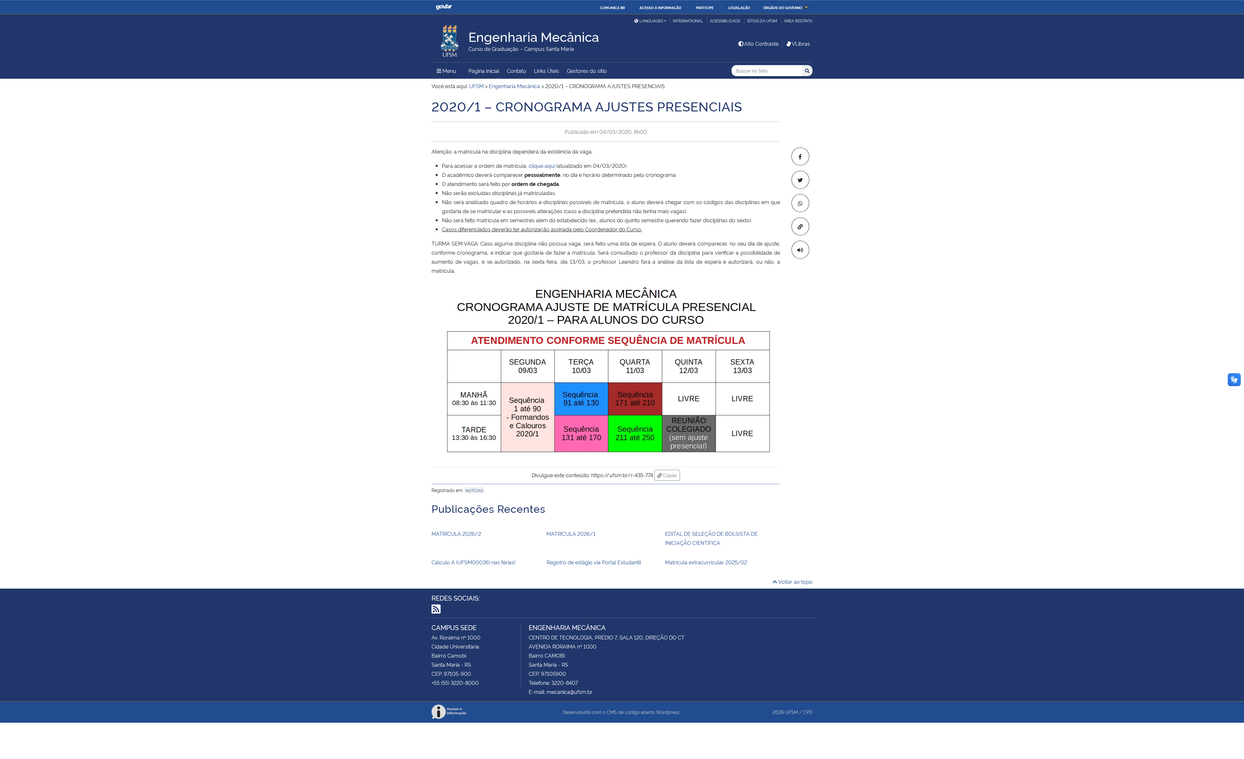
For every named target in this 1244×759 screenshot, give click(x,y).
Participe (705, 7)
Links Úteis (546, 70)
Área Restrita (798, 20)
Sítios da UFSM (762, 20)
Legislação (739, 7)
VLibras (801, 43)
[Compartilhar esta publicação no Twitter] (800, 180)
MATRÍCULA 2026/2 (456, 533)
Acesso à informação (660, 7)
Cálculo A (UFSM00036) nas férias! (473, 562)
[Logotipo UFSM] (450, 39)
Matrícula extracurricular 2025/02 (706, 562)
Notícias (474, 490)
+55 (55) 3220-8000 (455, 682)
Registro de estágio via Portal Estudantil (594, 562)
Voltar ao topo (794, 581)
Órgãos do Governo (782, 7)
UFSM (791, 712)
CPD (807, 712)
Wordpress (667, 712)
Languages (651, 20)
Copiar (671, 475)
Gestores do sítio (587, 70)
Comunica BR (612, 7)
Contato (516, 70)
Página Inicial (483, 70)
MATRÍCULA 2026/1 (571, 533)
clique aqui (542, 165)
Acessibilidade (725, 20)
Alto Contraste (761, 43)
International (688, 20)
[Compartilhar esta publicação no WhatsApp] (800, 203)
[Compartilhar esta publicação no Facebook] (800, 156)
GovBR (444, 7)
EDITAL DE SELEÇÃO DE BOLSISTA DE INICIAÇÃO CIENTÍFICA (711, 538)
